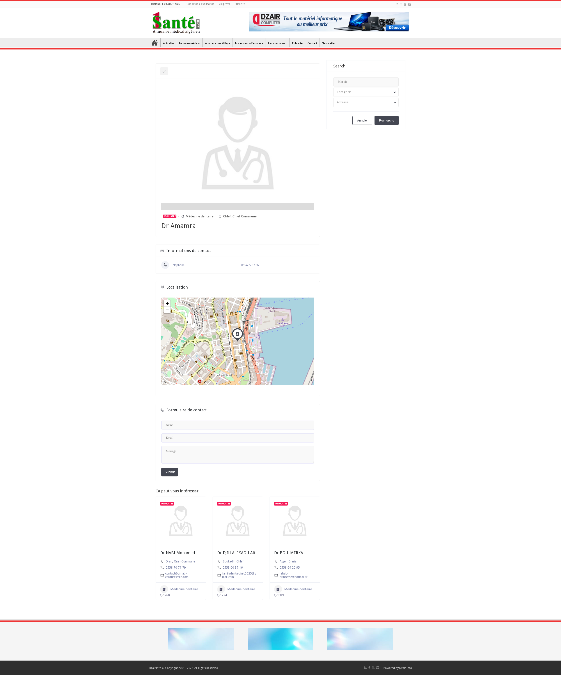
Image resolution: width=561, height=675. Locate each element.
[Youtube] (405, 4)
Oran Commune (184, 561)
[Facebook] (401, 4)
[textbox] (366, 92)
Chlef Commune (245, 216)
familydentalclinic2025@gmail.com (239, 575)
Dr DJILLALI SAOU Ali (236, 552)
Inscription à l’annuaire (249, 43)
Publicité (240, 3)
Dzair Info (405, 668)
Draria (292, 561)
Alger (283, 561)
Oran (169, 561)
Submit (170, 472)
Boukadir (229, 561)
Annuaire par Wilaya (217, 43)
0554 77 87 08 (250, 265)
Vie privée (224, 3)
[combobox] (366, 92)
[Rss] (397, 4)
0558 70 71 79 (176, 567)
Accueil (154, 42)
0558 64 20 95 (290, 567)
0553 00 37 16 (233, 567)
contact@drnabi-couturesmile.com (176, 575)
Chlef (227, 216)
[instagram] (410, 4)
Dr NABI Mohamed (177, 552)
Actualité (168, 43)
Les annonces (276, 43)
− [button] (167, 310)
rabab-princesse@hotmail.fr (293, 575)
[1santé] (176, 22)
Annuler (362, 120)
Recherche (386, 120)
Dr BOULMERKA (288, 552)
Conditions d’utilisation (200, 3)
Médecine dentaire (199, 216)
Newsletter (329, 43)
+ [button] (167, 303)
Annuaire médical (189, 43)
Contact (312, 43)
